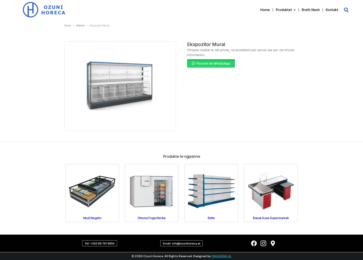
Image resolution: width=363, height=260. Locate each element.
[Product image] (92, 191)
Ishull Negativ (92, 218)
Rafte (211, 218)
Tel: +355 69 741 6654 (100, 243)
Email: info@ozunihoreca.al (181, 243)
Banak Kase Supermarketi (271, 218)
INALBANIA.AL (222, 256)
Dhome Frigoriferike (152, 218)
